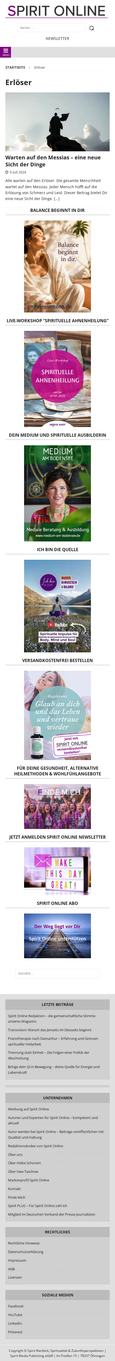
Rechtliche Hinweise (24, 1243)
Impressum (17, 1260)
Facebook (16, 1306)
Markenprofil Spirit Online (28, 1180)
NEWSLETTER (57, 38)
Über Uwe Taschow (23, 1171)
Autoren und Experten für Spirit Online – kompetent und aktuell (53, 1120)
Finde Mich (16, 1197)
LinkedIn (15, 1323)
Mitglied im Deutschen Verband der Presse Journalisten (51, 1214)
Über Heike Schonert (24, 1162)
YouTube (15, 1314)
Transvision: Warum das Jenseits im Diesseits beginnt (49, 1029)
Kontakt (14, 1188)
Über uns (15, 1154)
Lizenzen (15, 1277)
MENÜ (6, 55)
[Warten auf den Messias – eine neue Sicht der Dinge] (57, 121)
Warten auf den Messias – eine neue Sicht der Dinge (53, 161)
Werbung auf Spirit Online (28, 1109)
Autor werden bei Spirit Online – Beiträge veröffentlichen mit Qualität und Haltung (56, 1134)
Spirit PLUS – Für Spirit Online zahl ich (37, 1205)
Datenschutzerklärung (25, 1251)
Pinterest (15, 1331)
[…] (57, 198)
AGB (11, 1268)
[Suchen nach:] (58, 973)
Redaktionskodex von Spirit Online (35, 1145)
